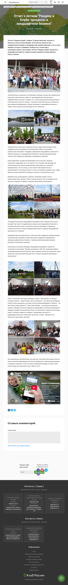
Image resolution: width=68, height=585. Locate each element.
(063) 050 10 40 (34, 502)
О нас (34, 551)
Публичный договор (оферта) (34, 554)
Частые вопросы (34, 562)
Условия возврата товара (34, 559)
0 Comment (38, 28)
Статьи (13, 7)
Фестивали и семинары (24, 7)
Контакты (34, 567)
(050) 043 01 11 (54, 504)
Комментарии (12, 430)
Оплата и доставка (34, 557)
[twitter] (12, 410)
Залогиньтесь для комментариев (19, 446)
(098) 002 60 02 (54, 506)
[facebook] (9, 410)
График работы (34, 570)
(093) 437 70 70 (13, 503)
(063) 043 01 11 (54, 508)
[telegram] (14, 410)
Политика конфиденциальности (34, 565)
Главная (6, 7)
